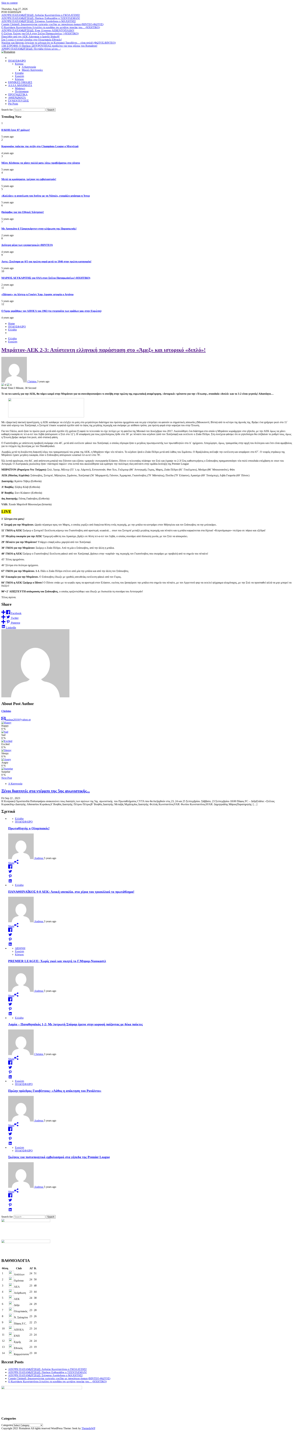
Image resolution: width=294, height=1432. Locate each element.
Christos (6, 711)
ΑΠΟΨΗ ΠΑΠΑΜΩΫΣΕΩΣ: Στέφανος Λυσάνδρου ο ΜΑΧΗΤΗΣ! (38, 21)
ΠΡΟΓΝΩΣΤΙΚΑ (18, 94)
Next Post (6, 777)
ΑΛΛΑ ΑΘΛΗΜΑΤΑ (20, 85)
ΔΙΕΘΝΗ (20, 948)
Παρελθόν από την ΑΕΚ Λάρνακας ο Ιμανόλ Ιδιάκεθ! (30, 36)
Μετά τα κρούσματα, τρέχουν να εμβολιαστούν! (28, 179)
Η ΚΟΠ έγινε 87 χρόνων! (15, 129)
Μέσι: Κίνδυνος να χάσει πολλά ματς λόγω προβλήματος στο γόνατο (40, 162)
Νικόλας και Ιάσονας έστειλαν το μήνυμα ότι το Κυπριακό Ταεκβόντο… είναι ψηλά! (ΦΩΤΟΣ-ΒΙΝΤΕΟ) (58, 42)
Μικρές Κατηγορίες (32, 70)
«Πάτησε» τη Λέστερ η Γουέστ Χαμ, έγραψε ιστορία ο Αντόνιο (37, 294)
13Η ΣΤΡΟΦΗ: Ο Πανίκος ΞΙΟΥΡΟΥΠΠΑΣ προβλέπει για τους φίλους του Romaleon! (49, 45)
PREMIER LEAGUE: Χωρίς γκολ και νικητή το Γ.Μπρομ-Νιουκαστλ (57, 961)
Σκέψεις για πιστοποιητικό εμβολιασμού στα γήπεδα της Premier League (59, 1157)
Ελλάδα (19, 73)
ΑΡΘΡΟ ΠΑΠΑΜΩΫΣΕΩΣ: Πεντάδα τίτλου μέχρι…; (31, 48)
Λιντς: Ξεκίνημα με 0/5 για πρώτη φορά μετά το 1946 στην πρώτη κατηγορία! (46, 261)
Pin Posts (13, 103)
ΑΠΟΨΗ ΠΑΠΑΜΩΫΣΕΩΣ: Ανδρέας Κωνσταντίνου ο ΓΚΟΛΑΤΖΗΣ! (40, 15)
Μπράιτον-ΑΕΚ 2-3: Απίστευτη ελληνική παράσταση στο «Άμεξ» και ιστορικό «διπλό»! (103, 350)
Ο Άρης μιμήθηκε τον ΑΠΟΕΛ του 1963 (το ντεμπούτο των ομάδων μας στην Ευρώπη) (51, 310)
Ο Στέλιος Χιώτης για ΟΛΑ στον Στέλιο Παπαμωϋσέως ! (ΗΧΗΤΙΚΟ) (40, 33)
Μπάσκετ (20, 88)
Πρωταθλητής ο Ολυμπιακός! (29, 828)
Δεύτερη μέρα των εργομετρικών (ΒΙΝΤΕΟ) (27, 245)
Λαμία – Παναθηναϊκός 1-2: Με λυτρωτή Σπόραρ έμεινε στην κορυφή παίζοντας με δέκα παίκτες (75, 1024)
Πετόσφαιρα (21, 91)
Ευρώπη (19, 76)
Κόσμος (19, 79)
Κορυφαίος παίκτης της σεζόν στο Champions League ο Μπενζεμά (39, 146)
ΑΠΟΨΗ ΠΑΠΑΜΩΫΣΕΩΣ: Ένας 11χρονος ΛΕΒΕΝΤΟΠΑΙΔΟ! (37, 30)
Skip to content (9, 2)
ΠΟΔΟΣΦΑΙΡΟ (17, 60)
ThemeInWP (88, 1428)
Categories (7, 1425)
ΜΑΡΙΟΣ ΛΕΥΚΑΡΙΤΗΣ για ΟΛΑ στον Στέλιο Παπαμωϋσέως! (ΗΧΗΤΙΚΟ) (45, 277)
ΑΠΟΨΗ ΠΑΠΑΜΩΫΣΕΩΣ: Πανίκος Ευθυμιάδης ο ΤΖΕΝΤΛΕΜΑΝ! (40, 18)
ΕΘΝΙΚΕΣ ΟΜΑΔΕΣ (20, 82)
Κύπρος (19, 63)
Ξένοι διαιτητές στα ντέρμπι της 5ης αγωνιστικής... (45, 791)
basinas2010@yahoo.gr (18, 719)
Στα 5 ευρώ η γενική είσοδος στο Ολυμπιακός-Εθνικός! (31, 39)
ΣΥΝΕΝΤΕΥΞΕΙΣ (18, 100)
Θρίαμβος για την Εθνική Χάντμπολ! (22, 212)
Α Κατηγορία (29, 66)
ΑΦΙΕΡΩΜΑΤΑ (17, 97)
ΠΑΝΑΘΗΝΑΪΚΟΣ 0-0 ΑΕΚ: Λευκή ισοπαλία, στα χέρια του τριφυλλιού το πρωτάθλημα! (71, 891)
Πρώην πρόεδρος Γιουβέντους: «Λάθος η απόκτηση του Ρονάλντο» (54, 1091)
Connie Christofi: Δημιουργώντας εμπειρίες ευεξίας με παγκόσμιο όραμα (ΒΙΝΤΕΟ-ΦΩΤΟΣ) (52, 24)
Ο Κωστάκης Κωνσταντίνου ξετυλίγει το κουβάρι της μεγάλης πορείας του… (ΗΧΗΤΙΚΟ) (50, 27)
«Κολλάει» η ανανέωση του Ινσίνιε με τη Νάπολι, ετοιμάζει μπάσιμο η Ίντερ (45, 195)
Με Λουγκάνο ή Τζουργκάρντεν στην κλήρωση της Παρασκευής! (39, 228)
